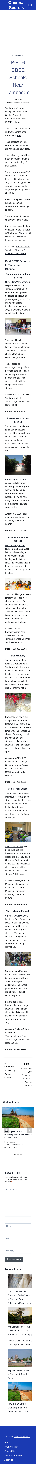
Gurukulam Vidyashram (16, 282)
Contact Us (9, 1451)
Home (7, 1442)
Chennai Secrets (22, 1436)
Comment (11, 1189)
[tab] (14, 1154)
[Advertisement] (18, 29)
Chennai (23, 233)
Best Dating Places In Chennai (9, 1072)
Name (9, 1226)
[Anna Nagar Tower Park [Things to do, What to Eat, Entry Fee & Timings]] (20, 1315)
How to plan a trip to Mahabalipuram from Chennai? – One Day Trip (18, 1134)
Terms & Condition (13, 1455)
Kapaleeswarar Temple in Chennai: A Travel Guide (18, 1374)
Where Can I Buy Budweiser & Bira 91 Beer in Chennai (26, 1075)
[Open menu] (30, 5)
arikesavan (11, 1142)
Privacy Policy (11, 1447)
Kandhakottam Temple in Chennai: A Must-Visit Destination (17, 250)
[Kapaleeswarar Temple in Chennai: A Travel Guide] (20, 1358)
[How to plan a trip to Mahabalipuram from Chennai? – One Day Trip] (20, 1391)
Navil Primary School (15, 545)
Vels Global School (14, 846)
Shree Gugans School (15, 479)
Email (9, 1238)
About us (8, 1460)
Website (10, 1251)
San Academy (11, 660)
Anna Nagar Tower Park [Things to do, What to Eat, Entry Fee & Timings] (20, 1331)
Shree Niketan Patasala (16, 916)
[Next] (29, 1130)
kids (19, 135)
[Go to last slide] (6, 1130)
